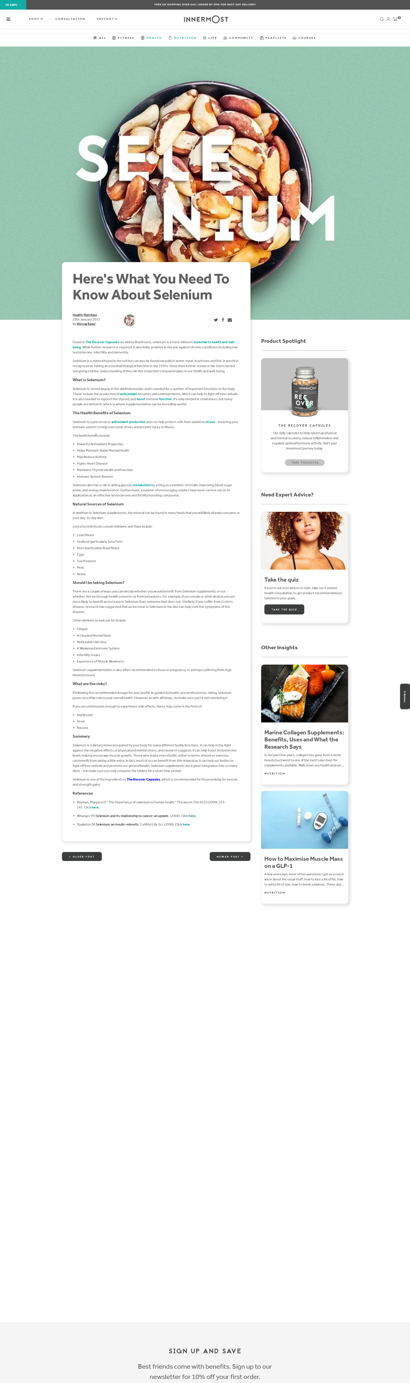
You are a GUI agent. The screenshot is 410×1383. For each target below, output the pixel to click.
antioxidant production (128, 422)
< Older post (82, 857)
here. (96, 807)
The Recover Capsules (103, 342)
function (165, 399)
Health (78, 315)
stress (210, 422)
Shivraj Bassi (86, 324)
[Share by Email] (230, 319)
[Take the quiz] (304, 541)
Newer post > (230, 857)
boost (141, 399)
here (192, 816)
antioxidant (128, 394)
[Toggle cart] (395, 20)
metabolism (142, 485)
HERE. (228, 4)
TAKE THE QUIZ (284, 610)
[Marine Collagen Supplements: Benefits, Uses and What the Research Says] (304, 693)
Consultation (70, 19)
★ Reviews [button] (404, 696)
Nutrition (90, 315)
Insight (106, 19)
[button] (8, 19)
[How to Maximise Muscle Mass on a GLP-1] (304, 820)
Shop (35, 19)
